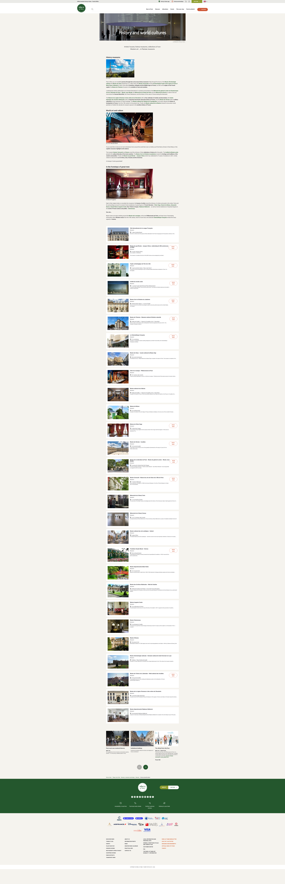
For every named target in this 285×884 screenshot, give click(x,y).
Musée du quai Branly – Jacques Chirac (134, 156)
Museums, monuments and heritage (128, 777)
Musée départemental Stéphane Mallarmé (141, 709)
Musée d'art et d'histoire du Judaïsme (140, 299)
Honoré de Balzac (165, 205)
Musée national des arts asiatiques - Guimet (142, 531)
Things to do (109, 841)
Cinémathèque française (160, 217)
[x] (153, 797)
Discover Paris (110, 839)
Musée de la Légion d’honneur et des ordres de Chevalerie (145, 691)
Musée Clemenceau (135, 620)
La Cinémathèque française (137, 335)
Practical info (129, 848)
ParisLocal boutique (178, 1)
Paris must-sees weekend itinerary (115, 748)
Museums (137, 777)
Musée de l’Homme (117, 87)
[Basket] (186, 1)
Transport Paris (110, 857)
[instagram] (135, 797)
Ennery (127, 152)
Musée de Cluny (117, 83)
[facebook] (132, 797)
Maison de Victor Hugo (136, 424)
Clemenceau (131, 208)
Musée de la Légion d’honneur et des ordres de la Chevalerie (124, 98)
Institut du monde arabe (136, 281)
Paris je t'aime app (165, 1)
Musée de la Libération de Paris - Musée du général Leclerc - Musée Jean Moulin (150, 460)
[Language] (206, 1)
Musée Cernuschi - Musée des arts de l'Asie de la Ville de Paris (147, 477)
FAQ (144, 849)
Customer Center (148, 846)
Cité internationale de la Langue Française (141, 228)
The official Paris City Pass (162, 748)
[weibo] (150, 797)
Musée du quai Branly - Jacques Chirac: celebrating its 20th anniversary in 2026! (149, 246)
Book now (173, 247)
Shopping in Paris (111, 852)
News (126, 843)
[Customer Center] (189, 1)
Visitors (172, 787)
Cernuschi (120, 152)
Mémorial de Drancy (161, 92)
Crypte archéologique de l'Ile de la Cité (140, 264)
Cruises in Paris (110, 848)
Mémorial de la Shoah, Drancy (138, 513)
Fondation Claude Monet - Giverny (139, 549)
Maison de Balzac (134, 406)
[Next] (145, 767)
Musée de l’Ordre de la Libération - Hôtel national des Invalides (147, 673)
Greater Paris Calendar (131, 846)
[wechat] (145, 797)
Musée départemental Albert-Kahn (139, 566)
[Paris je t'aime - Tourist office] (81, 8)
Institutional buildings (136, 748)
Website (164, 787)
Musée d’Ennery (134, 638)
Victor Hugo (157, 205)
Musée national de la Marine (153, 103)
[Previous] (139, 767)
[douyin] (148, 797)
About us (127, 839)
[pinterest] (142, 797)
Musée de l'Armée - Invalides (138, 442)
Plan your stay (110, 846)
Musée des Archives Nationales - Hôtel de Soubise (143, 584)
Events (108, 843)
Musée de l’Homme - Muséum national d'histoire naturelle (145, 317)
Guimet (115, 152)
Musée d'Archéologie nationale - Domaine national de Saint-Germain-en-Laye (150, 655)
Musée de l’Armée (165, 99)
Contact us (128, 850)
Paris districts (110, 855)
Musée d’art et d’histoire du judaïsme (146, 154)
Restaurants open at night (113, 850)
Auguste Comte (122, 207)
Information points (130, 841)
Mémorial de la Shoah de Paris (143, 92)
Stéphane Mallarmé (144, 207)
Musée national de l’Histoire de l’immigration (145, 101)
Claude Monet (114, 207)
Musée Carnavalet (144, 83)
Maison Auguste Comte (136, 602)
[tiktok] (140, 797)
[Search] (92, 9)
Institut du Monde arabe (171, 152)
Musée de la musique (134, 215)
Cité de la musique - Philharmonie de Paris (141, 370)
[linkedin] (137, 797)
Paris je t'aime (108, 777)
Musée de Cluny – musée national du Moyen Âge (143, 353)
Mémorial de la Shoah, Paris (137, 495)
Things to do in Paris (116, 777)
